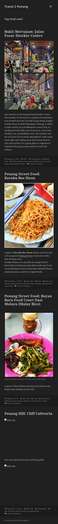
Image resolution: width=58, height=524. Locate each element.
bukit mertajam (18, 161)
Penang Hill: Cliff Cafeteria (28, 413)
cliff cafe (11, 511)
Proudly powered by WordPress (16, 520)
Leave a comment (36, 164)
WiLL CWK (29, 281)
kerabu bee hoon (17, 283)
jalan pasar (43, 161)
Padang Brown (26, 255)
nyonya (38, 283)
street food (8, 286)
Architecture (42, 509)
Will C (25, 159)
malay (20, 401)
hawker (35, 161)
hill (29, 511)
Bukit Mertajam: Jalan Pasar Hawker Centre (24, 33)
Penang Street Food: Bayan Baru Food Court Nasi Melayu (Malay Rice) (28, 300)
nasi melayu (42, 401)
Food (6, 161)
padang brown (46, 283)
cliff (5, 511)
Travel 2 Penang (16, 6)
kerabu (7, 283)
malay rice (27, 401)
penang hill (35, 511)
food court (28, 161)
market (34, 401)
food (16, 511)
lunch (15, 401)
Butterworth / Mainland (40, 159)
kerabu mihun (29, 283)
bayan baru (45, 398)
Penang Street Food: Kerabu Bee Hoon (22, 175)
